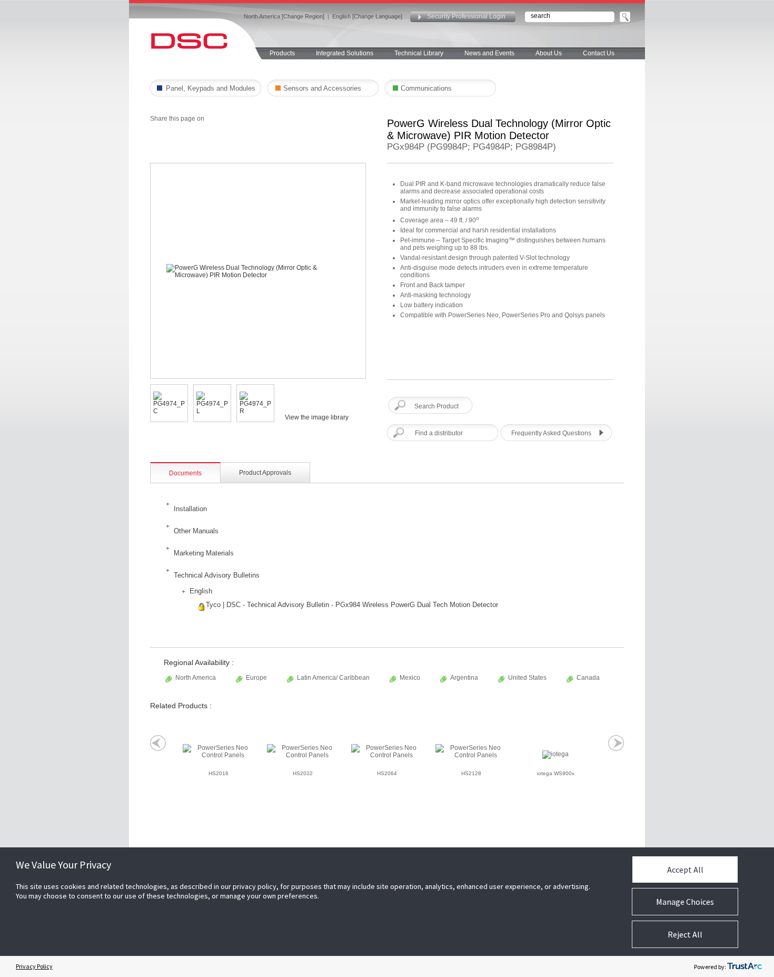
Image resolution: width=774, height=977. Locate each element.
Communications (426, 88)
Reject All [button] (685, 934)
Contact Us (598, 53)
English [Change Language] (367, 16)
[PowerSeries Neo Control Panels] (218, 751)
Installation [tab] (190, 509)
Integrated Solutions (344, 53)
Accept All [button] (685, 869)
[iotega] (555, 754)
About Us (548, 53)
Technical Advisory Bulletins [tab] (217, 575)
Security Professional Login (466, 16)
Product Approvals (265, 472)
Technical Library (418, 53)
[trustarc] (744, 966)
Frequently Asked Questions (551, 433)
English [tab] (201, 591)
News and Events (489, 53)
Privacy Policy (34, 966)
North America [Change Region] (284, 16)
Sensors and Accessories (322, 88)
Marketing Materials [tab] (204, 553)
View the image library (317, 417)
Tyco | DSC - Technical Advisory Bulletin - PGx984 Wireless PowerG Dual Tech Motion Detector (352, 605)
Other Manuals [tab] (196, 531)
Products (282, 53)
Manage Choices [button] (685, 901)
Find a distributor (439, 433)
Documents (185, 473)
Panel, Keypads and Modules (210, 88)
